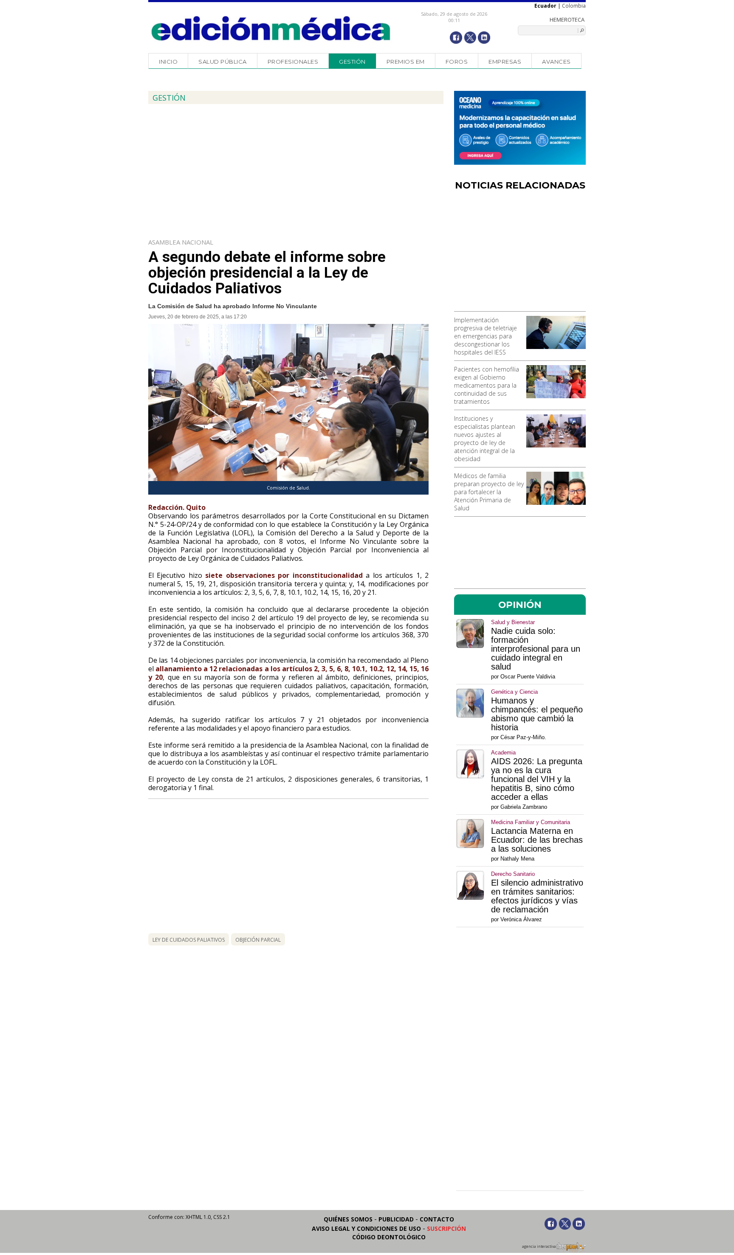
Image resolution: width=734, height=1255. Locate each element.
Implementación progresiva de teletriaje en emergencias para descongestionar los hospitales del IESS (485, 336)
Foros (457, 61)
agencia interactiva (539, 1246)
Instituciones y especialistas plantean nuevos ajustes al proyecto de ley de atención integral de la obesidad (484, 438)
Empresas (504, 61)
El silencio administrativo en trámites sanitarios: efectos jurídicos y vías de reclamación (537, 896)
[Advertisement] (520, 254)
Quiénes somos (348, 1219)
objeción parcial (258, 939)
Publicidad (396, 1219)
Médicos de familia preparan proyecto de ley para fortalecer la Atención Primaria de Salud (489, 492)
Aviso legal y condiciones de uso (366, 1228)
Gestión (352, 61)
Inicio (168, 61)
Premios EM (406, 61)
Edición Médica (271, 28)
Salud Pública (222, 61)
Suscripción (446, 1228)
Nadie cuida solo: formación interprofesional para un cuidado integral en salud (535, 649)
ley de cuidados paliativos (188, 939)
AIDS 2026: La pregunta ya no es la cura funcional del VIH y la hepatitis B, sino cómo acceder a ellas (536, 779)
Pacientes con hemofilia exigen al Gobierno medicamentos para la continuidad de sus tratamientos (486, 385)
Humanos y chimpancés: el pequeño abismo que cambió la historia (537, 714)
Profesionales (293, 61)
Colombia (574, 5)
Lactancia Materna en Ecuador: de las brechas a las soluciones (537, 840)
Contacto (437, 1219)
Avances (556, 61)
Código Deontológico (389, 1237)
